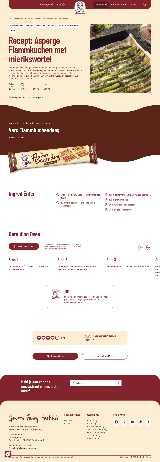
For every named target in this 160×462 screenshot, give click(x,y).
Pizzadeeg (91, 423)
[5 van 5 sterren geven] (57, 338)
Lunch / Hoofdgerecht (68, 25)
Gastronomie (93, 438)
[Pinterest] (124, 422)
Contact (68, 423)
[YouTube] (132, 422)
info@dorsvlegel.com (26, 448)
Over (133, 4)
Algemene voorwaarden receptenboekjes (56, 457)
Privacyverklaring (28, 457)
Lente (12, 30)
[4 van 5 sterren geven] (52, 338)
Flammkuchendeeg (95, 426)
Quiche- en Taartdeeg (97, 429)
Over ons (68, 420)
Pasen (51, 25)
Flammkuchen (16, 25)
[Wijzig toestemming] (8, 454)
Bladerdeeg (92, 420)
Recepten (100, 4)
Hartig (29, 25)
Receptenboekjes (119, 4)
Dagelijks (40, 25)
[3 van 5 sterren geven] (48, 338)
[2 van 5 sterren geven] (44, 338)
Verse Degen (44, 4)
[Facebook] (148, 422)
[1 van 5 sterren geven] (39, 338)
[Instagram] (116, 422)
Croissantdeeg (93, 435)
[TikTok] (140, 422)
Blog (59, 4)
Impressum (14, 457)
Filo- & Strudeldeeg (96, 432)
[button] (52, 4)
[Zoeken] (144, 4)
